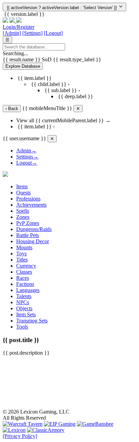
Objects (24, 308)
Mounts (24, 247)
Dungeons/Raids (34, 229)
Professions (28, 199)
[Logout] (53, 33)
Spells (22, 211)
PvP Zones (27, 223)
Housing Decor (32, 241)
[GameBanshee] (95, 424)
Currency (26, 266)
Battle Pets (27, 235)
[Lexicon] (14, 430)
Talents (23, 296)
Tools (22, 327)
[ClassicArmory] (45, 430)
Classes (24, 272)
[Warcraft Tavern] (23, 424)
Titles (22, 259)
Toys (21, 253)
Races (22, 278)
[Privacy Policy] (20, 436)
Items (22, 186)
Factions (25, 284)
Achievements (31, 205)
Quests (23, 192)
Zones (22, 217)
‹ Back (11, 108)
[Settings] (32, 33)
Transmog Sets (32, 320)
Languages (27, 290)
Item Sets (26, 314)
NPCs (22, 302)
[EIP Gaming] (60, 424)
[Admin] (12, 33)
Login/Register (18, 27)
